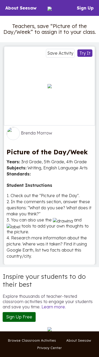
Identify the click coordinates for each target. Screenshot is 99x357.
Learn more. (53, 306)
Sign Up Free (19, 316)
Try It (84, 53)
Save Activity (60, 53)
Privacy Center (49, 348)
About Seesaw (20, 8)
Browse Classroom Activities (32, 340)
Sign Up (85, 8)
